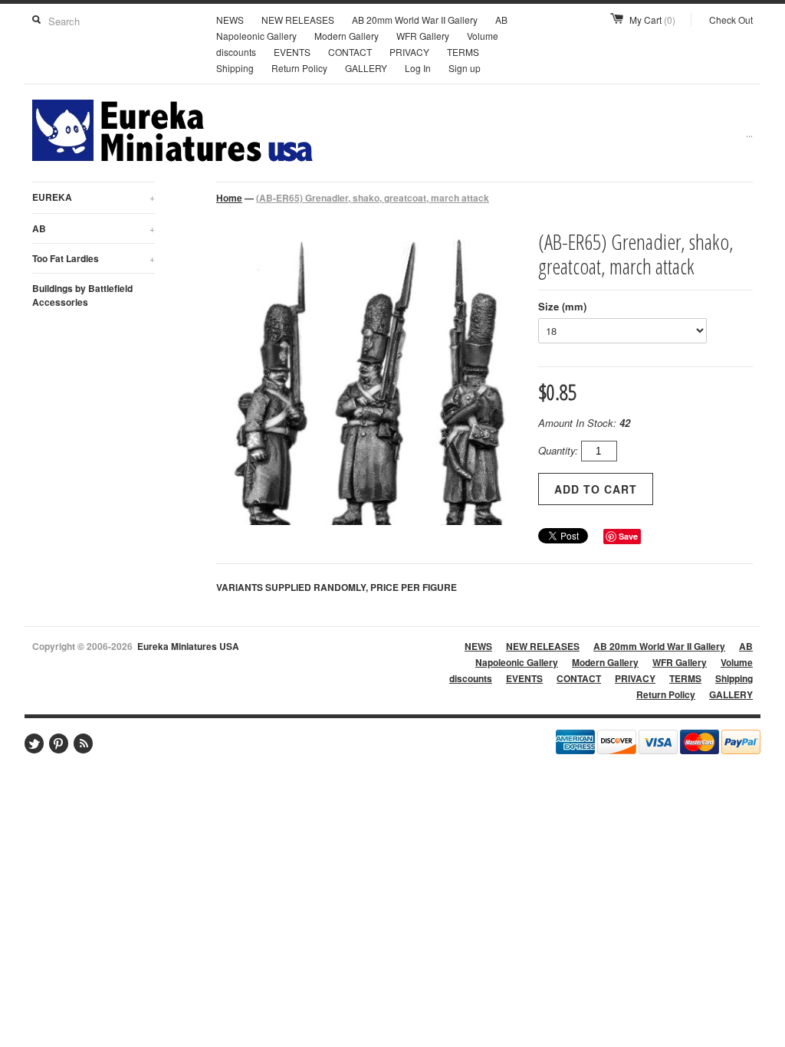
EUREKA (93, 197)
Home (229, 198)
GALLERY (366, 67)
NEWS (230, 19)
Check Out (731, 19)
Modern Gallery (346, 35)
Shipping (235, 67)
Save (628, 536)
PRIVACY (409, 51)
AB (93, 228)
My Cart (652, 19)
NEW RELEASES (297, 19)
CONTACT (350, 51)
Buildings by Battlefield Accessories (82, 295)
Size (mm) (562, 306)
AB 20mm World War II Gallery (415, 19)
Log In (418, 67)
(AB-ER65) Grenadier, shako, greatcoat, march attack (372, 198)
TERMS (463, 51)
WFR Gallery (422, 35)
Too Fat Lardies (93, 258)
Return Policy (299, 67)
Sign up (464, 67)
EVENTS (292, 51)
